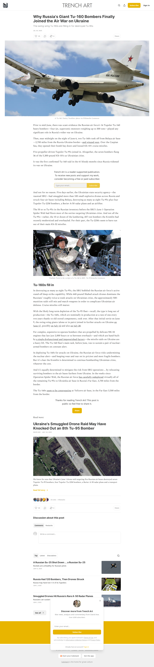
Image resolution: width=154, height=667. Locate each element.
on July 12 (56, 326)
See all (38, 613)
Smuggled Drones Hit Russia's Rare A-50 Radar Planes (63, 596)
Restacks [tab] (49, 525)
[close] (100, 601)
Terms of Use (88, 638)
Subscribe (134, 5)
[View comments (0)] (45, 36)
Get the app (89, 656)
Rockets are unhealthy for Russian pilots (49, 566)
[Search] (119, 5)
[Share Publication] (124, 5)
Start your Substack (70, 656)
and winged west (90, 142)
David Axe (37, 432)
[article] (77, 567)
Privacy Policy (95, 640)
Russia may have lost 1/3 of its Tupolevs (49, 582)
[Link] (30, 285)
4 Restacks (61, 500)
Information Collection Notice (76, 640)
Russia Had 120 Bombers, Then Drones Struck (58, 579)
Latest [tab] (42, 556)
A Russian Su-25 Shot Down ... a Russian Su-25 (59, 562)
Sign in (146, 5)
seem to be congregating (59, 390)
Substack (65, 662)
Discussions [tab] (51, 556)
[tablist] (43, 525)
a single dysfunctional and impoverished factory (60, 339)
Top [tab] (36, 556)
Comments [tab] (39, 525)
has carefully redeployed (91, 377)
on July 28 (76, 326)
